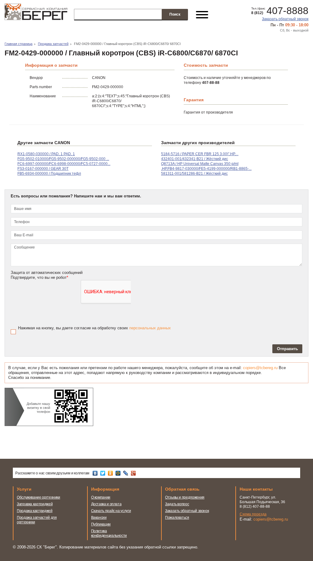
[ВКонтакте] (96, 473)
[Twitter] (103, 473)
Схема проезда (253, 514)
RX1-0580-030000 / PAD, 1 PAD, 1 (46, 154)
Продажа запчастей (53, 44)
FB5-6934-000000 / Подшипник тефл (49, 173)
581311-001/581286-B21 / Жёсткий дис (194, 173)
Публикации (101, 524)
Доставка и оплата (106, 504)
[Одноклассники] (111, 473)
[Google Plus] (134, 473)
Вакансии (99, 517)
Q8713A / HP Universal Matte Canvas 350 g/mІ (199, 164)
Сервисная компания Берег (36, 15)
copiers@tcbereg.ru (260, 367)
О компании (100, 497)
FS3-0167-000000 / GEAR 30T (42, 168)
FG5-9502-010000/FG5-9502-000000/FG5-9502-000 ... (63, 159)
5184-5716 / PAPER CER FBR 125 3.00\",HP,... (199, 154)
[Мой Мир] (119, 473)
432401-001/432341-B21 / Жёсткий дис (194, 159)
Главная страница (18, 44)
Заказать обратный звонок (285, 19)
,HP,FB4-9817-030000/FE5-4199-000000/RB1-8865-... (206, 168)
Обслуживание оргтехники (38, 497)
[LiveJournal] (126, 473)
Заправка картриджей (35, 504)
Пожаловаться (177, 517)
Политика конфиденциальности (109, 533)
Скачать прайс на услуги (111, 511)
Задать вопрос (177, 504)
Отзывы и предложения (184, 497)
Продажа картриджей (35, 511)
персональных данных (150, 328)
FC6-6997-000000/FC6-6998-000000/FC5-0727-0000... (63, 164)
